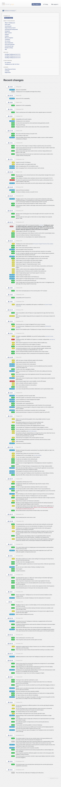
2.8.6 (11, 109)
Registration (8, 72)
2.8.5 (11, 116)
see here (41, 225)
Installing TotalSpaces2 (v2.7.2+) (12, 54)
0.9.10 (11, 660)
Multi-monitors (8, 32)
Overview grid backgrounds (11, 29)
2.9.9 (11, 87)
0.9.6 (11, 761)
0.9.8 (11, 702)
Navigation (7, 31)
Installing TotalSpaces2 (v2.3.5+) (12, 57)
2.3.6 (11, 333)
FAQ (6, 49)
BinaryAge (56, 778)
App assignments (9, 42)
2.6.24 (11, 172)
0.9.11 (11, 653)
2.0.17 (11, 479)
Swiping (7, 36)
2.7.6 (11, 143)
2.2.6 (11, 416)
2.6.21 (11, 196)
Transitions (7, 39)
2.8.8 (11, 102)
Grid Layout (7, 24)
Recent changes (8, 17)
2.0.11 (11, 514)
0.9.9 (11, 677)
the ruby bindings (37, 455)
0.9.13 (11, 635)
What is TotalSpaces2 (10, 22)
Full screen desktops (10, 44)
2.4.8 (11, 294)
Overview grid (8, 26)
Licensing (7, 70)
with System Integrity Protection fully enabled (43, 243)
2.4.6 (11, 301)
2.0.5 (11, 556)
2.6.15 (11, 210)
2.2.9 (11, 393)
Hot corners (7, 41)
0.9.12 (11, 643)
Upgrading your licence (10, 69)
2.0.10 (11, 521)
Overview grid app (9, 46)
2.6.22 (11, 187)
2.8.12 (11, 95)
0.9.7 (11, 735)
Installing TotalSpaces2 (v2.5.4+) (12, 56)
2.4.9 (11, 288)
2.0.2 (11, 575)
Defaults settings (9, 47)
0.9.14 (11, 618)
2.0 (11, 602)
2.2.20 (11, 357)
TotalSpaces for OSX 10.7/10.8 (12, 64)
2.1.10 (11, 447)
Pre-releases (8, 62)
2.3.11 (11, 310)
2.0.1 (11, 592)
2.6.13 (11, 222)
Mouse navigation (9, 37)
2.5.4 (11, 241)
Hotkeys (7, 34)
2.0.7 (11, 544)
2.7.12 (11, 130)
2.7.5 (11, 159)
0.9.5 (11, 770)
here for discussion (32, 431)
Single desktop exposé (10, 27)
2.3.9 (11, 321)
